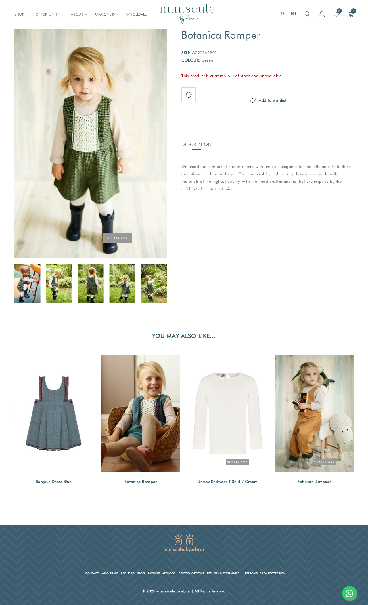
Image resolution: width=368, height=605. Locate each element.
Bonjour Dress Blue (54, 481)
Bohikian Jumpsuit (314, 481)
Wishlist (338, 11)
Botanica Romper (140, 481)
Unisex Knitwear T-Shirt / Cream (227, 481)
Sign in (322, 14)
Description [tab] (196, 144)
